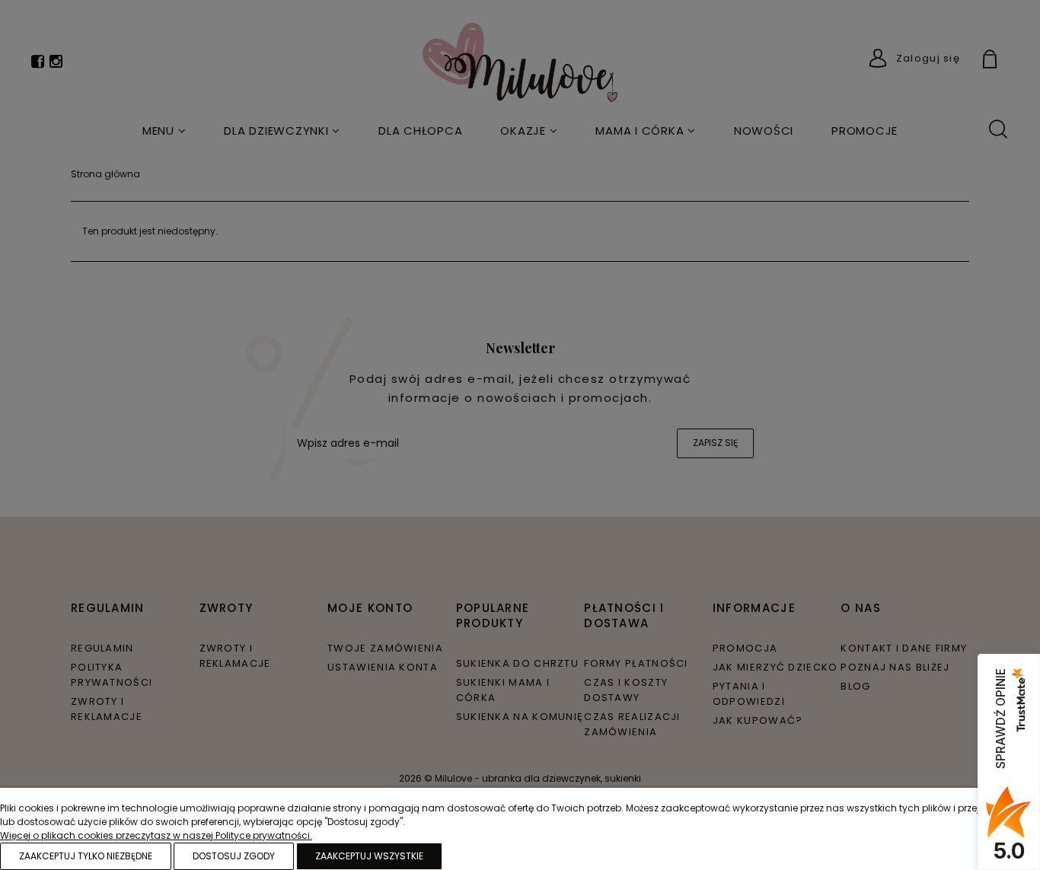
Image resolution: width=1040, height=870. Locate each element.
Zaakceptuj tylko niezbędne (85, 855)
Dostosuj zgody (234, 855)
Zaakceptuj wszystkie (369, 855)
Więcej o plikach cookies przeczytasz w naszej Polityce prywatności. (156, 835)
